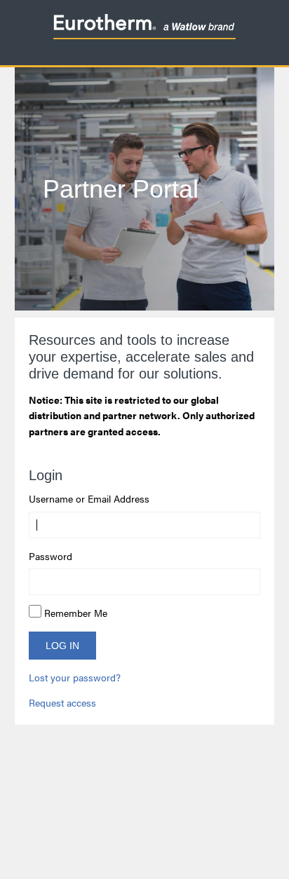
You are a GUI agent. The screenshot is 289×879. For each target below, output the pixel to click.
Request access (62, 702)
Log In (62, 645)
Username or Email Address (89, 498)
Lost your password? (75, 677)
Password (50, 556)
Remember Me (75, 613)
